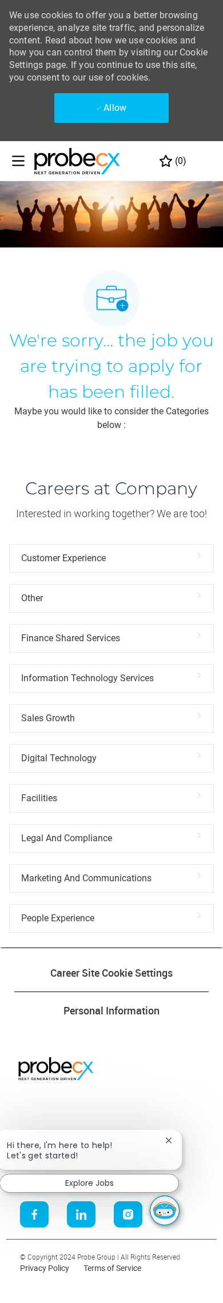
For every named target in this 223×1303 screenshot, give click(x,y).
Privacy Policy (44, 1268)
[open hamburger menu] (18, 161)
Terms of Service (112, 1268)
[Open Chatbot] (165, 1210)
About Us (24, 1108)
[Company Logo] (77, 160)
